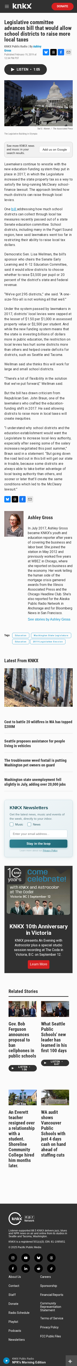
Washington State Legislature (51, 635)
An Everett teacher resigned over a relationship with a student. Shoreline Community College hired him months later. (22, 1139)
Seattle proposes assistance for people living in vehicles (34, 743)
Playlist (13, 1321)
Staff (12, 1294)
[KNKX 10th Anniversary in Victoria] (38, 891)
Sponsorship (48, 1285)
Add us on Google (55, 149)
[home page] (22, 7)
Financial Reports (51, 1294)
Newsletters (17, 1339)
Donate (62, 6)
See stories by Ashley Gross (49, 619)
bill (14, 209)
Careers (45, 1277)
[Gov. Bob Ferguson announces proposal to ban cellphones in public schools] (23, 1009)
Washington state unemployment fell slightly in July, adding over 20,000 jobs (35, 782)
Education (21, 635)
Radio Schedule (19, 1312)
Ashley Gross (40, 517)
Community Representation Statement (50, 1307)
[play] (6, 1361)
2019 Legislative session (48, 641)
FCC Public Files (50, 1336)
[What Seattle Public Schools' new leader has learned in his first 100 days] (55, 1009)
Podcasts (15, 1330)
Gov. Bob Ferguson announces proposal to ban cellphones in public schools (22, 1040)
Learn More (38, 964)
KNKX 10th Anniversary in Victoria (38, 929)
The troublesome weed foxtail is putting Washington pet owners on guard (35, 762)
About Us (15, 1277)
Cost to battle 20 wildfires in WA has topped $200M (38, 724)
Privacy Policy (50, 850)
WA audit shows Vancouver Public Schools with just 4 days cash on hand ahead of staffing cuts (53, 1134)
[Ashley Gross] (14, 524)
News (36, 824)
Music (19, 824)
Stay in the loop (38, 843)
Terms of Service (51, 1318)
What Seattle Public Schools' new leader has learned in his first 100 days (54, 1037)
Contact (14, 1285)
